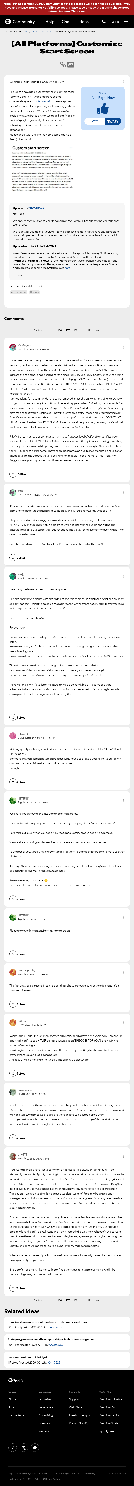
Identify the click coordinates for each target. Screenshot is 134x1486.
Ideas (83, 21)
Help (49, 21)
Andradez (56, 1327)
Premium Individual (110, 1399)
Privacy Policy (45, 1473)
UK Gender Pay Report (52, 1479)
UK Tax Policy (34, 1479)
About (12, 1399)
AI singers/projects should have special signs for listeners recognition (51, 1339)
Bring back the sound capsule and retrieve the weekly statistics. (47, 1322)
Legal (10, 1473)
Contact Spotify (78, 1423)
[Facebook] (35, 1447)
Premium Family (109, 1415)
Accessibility (89, 1473)
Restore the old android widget (27, 1357)
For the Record (17, 1415)
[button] (94, 121)
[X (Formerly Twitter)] (24, 1447)
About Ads (76, 1473)
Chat (66, 21)
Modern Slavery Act (16, 1479)
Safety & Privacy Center (26, 1473)
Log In (115, 21)
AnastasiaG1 (56, 1345)
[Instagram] (12, 1447)
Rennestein (44, 101)
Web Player (76, 1407)
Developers (46, 1407)
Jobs (11, 1407)
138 (76, 330)
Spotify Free (106, 1431)
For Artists (45, 1399)
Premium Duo (107, 1407)
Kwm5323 (54, 1362)
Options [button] (123, 81)
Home (24, 31)
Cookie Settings (61, 1473)
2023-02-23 (36, 208)
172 (90, 330)
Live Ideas (46, 31)
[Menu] (126, 21)
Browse (34, 292)
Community (24, 21)
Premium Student (110, 1423)
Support (74, 1399)
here (67, 268)
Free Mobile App (79, 1415)
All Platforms (18, 292)
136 (60, 330)
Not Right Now (103, 97)
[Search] (104, 21)
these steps (121, 7)
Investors (44, 1423)
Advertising (46, 1415)
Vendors (44, 1431)
